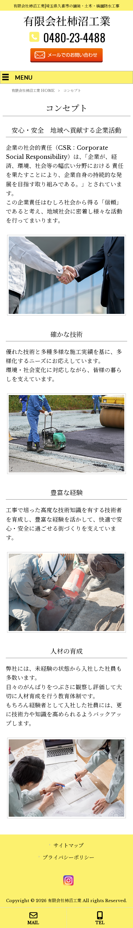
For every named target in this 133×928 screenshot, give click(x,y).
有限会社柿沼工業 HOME (33, 90)
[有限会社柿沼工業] (66, 24)
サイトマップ (68, 845)
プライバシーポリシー (68, 857)
